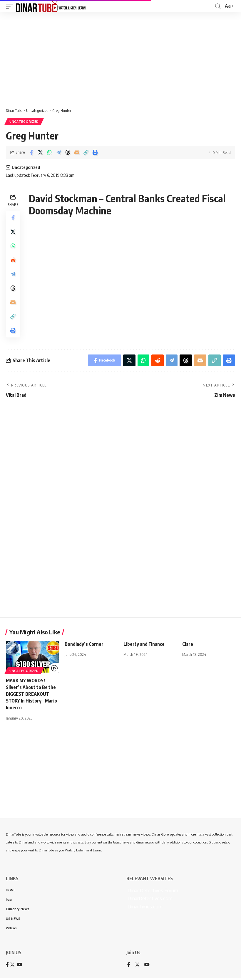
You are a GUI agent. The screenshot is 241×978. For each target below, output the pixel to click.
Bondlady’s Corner (84, 644)
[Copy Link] (86, 152)
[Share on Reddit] (13, 260)
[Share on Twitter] (40, 152)
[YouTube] (146, 965)
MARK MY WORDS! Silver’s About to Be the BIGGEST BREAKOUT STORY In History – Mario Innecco (31, 694)
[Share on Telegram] (58, 152)
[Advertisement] (120, 58)
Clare (187, 644)
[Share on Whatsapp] (49, 152)
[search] (218, 6)
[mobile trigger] (11, 6)
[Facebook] (128, 965)
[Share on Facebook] (31, 152)
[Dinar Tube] (51, 6)
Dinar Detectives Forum (152, 890)
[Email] (77, 152)
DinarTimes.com (144, 907)
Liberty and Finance (144, 644)
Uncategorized (24, 121)
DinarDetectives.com (149, 898)
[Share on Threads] (67, 152)
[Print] (95, 152)
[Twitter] (137, 965)
